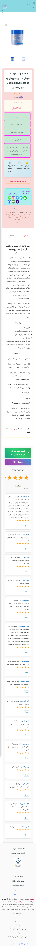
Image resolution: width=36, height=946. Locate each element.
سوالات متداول (18, 921)
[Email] (13, 202)
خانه (18, 917)
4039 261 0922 (18, 894)
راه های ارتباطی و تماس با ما (18, 929)
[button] (18, 337)
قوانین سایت (18, 925)
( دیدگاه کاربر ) (18, 97)
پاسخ (26, 525)
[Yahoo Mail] (17, 202)
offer (9, 213)
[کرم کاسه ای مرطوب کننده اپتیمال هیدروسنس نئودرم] (18, 37)
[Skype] (21, 198)
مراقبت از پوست (17, 217)
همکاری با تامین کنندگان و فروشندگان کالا (18, 937)
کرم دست (8, 215)
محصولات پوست (27, 217)
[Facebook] (9, 202)
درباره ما (18, 933)
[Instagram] (13, 198)
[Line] (25, 198)
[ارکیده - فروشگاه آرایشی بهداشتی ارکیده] (1, 10)
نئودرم (16, 223)
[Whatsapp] (9, 198)
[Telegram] (17, 198)
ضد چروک (14, 215)
